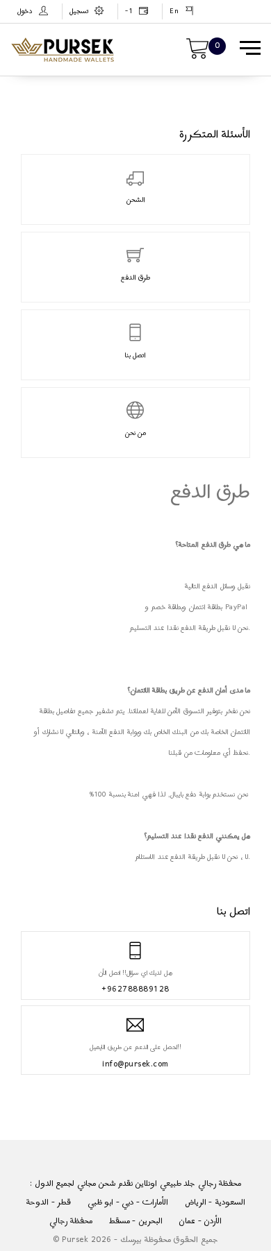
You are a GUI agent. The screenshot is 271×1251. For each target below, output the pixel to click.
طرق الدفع (136, 277)
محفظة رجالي (71, 1221)
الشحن (135, 199)
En (175, 11)
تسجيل (80, 11)
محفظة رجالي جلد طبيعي (201, 1184)
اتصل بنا (136, 355)
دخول (26, 11)
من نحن (136, 433)
